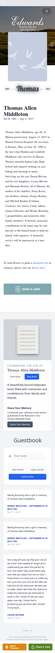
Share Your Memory (20, 424)
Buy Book (32, 376)
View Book (15, 376)
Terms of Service (36, 639)
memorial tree (40, 263)
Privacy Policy (19, 639)
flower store (38, 267)
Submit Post (27, 476)
